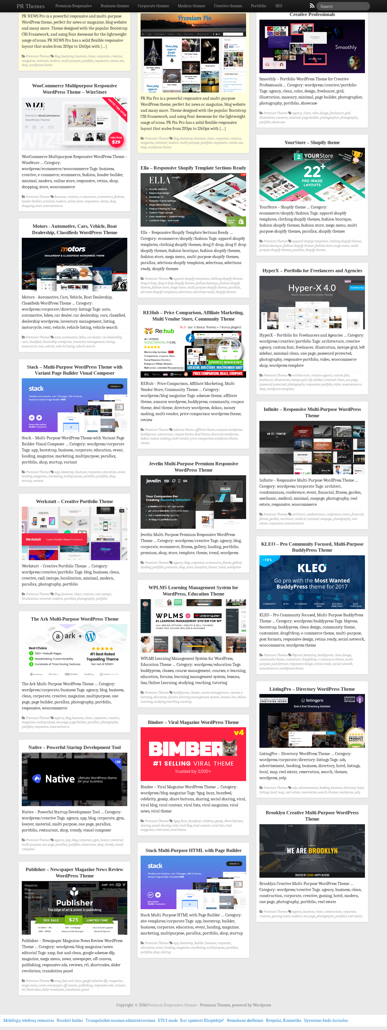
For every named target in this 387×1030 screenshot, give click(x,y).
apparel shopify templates (310, 241)
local (273, 792)
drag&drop (309, 659)
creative (116, 56)
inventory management (89, 342)
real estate (293, 792)
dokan (145, 439)
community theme (272, 659)
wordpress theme (41, 65)
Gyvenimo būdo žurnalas (326, 1020)
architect (298, 514)
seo (122, 61)
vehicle (50, 346)
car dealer (94, 337)
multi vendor (180, 439)
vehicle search (85, 346)
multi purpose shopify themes (207, 287)
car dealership (112, 337)
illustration (267, 118)
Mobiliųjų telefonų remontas (28, 1020)
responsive (102, 61)
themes (333, 792)
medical (300, 519)
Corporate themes (153, 5)
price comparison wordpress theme (214, 439)
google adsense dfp (95, 981)
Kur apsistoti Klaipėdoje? (202, 1020)
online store (75, 201)
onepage (326, 519)
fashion (119, 197)
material (117, 840)
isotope (106, 594)
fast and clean (72, 981)
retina (114, 61)
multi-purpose (71, 61)
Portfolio (258, 5)
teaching (173, 702)
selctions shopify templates (159, 292)
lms (233, 697)
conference (334, 514)
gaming (277, 916)
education (109, 472)
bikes (82, 337)
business (81, 56)
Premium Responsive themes (172, 1005)
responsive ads (104, 985)
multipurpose (73, 476)
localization (30, 599)
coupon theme (184, 434)
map (281, 792)
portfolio (87, 61)
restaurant (88, 845)
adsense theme (184, 430)
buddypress (148, 434)
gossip (219, 821)
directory (349, 788)
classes (195, 693)
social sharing (161, 826)
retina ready (322, 664)
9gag (177, 821)
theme (212, 567)
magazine (28, 61)
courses (235, 693)
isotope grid (299, 380)
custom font (341, 375)
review (145, 443)
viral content (202, 826)
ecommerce (105, 197)
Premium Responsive (73, 5)
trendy (109, 845)
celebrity (208, 821)
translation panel (77, 990)
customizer (293, 659)
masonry (282, 118)
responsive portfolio (319, 384)
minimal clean (334, 380)
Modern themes (191, 5)
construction (333, 912)
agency (297, 113)
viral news (162, 830)
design (324, 113)
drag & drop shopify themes (176, 283)
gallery (237, 563)
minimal (42, 61)
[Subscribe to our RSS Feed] (311, 7)
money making (160, 439)
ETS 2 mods (167, 1020)
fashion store (324, 246)
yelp (357, 792)
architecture (301, 375)
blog (57, 56)
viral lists (218, 826)
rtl (23, 990)
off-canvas (70, 985)
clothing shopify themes (345, 241)
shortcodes (33, 990)
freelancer (337, 113)
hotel (360, 788)
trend (222, 567)
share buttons (233, 821)
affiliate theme (205, 430)
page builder (310, 118)
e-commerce (88, 197)
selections (185, 292)
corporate (103, 56)
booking (325, 788)
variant (38, 481)
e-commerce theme (331, 659)
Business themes (115, 5)
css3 (97, 594)
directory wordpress (224, 434)
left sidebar (315, 380)
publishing (86, 985)
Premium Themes (38, 56)
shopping (28, 206)
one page (352, 380)
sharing (146, 826)
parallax (298, 250)
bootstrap (67, 56)
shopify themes (315, 250)
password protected (272, 384)
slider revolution (53, 990)
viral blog (186, 826)
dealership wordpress (57, 342)
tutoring (185, 702)
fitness (263, 519)
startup (27, 481)
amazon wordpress (229, 430)
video (337, 384)
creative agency (321, 375)
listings (264, 792)
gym (96, 840)
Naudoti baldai (70, 1020)
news (42, 985)
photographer (329, 118)
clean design (342, 655)
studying (160, 702)
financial (357, 514)
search (322, 792)
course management (215, 693)
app (57, 472)
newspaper (54, 985)
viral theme (178, 830)
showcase (278, 122)
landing (27, 476)
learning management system (199, 697)
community (165, 434)
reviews (120, 985)
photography (349, 118)
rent (41, 346)
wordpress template (280, 389)
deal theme (202, 434)
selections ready (204, 292)
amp (58, 981)
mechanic (287, 519)
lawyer (105, 840)
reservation (309, 792)
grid (347, 113)
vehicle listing (65, 346)
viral (175, 826)
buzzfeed (195, 821)
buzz (184, 821)
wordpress (234, 567)
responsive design (301, 664)
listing (110, 342)
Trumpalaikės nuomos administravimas (120, 1020)
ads (294, 788)
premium (171, 567)
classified (35, 342)
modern (55, 61)
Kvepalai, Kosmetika (283, 1020)
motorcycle (29, 346)
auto (58, 337)
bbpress (297, 655)
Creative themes (228, 5)
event (121, 472)
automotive (70, 337)
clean (92, 56)
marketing (55, 476)
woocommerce (53, 206)
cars (25, 342)
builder (199, 943)
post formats (280, 664)
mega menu (342, 246)
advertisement (308, 788)
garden (274, 519)
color (315, 113)
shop (25, 65)
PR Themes (31, 6)
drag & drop (149, 283)
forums (173, 697)
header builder (32, 201)
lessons (225, 697)
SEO (278, 5)
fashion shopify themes (298, 246)
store (38, 206)
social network (342, 664)
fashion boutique (270, 246)
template (200, 567)
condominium (315, 514)
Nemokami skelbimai (245, 1020)
